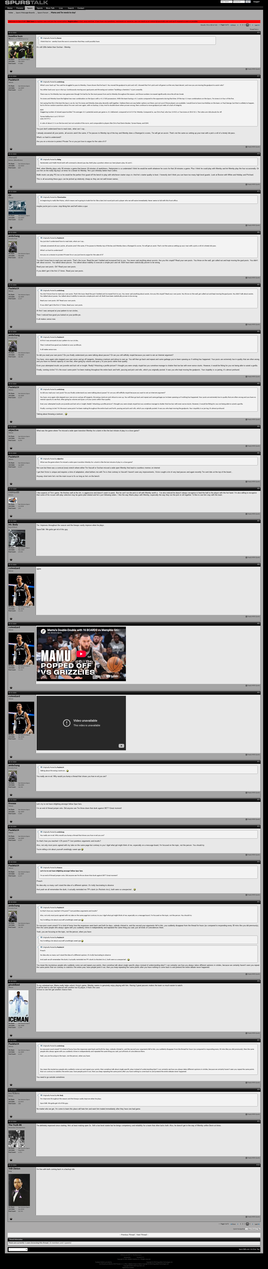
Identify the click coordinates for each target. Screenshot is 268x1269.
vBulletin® (133, 1257)
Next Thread (142, 1235)
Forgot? (256, 2)
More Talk (50, 8)
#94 (258, 862)
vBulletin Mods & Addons (139, 1262)
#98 (258, 1090)
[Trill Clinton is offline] (19, 1190)
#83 (258, 383)
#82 (258, 331)
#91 (258, 762)
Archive (253, 1249)
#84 (258, 426)
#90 (258, 692)
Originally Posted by (52, 38)
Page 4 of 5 (225, 25)
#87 (258, 521)
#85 (258, 453)
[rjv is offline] (17, 208)
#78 (258, 154)
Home (9, 8)
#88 (258, 564)
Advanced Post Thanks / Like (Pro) (121, 1262)
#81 (258, 285)
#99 (258, 1121)
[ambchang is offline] (13, 247)
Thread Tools (254, 29)
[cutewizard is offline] (21, 590)
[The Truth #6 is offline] (16, 1138)
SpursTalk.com (244, 1249)
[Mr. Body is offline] (17, 538)
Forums (19, 8)
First (233, 25)
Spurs (29, 8)
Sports (40, 8)
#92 (258, 800)
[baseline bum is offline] (21, 49)
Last (256, 25)
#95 (258, 902)
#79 (258, 191)
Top (259, 1229)
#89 (258, 623)
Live (61, 8)
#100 (258, 1165)
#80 (258, 232)
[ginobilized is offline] (18, 1006)
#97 (258, 1040)
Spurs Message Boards (25, 13)
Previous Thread (128, 1235)
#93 (258, 826)
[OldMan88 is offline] (13, 500)
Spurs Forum (43, 13)
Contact (80, 8)
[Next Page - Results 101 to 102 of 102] (252, 25)
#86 (258, 489)
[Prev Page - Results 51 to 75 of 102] (237, 25)
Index (10, 13)
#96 (258, 981)
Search (71, 8)
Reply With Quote (254, 69)
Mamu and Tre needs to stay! (63, 13)
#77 (258, 76)
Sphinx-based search (140, 1267)
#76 (258, 32)
